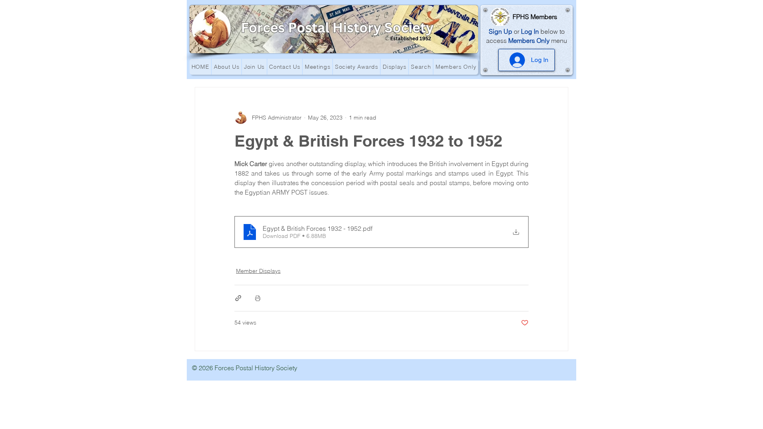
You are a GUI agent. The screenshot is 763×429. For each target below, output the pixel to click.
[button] (226, 67)
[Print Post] (257, 298)
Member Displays (258, 270)
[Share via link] (238, 298)
